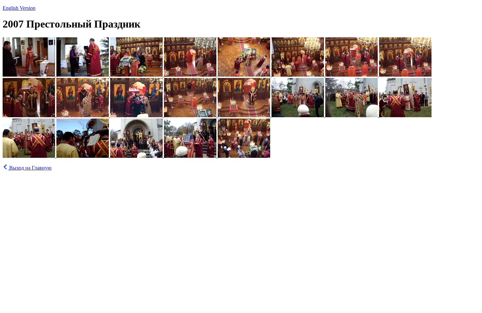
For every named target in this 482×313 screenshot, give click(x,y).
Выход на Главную (30, 168)
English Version (19, 8)
